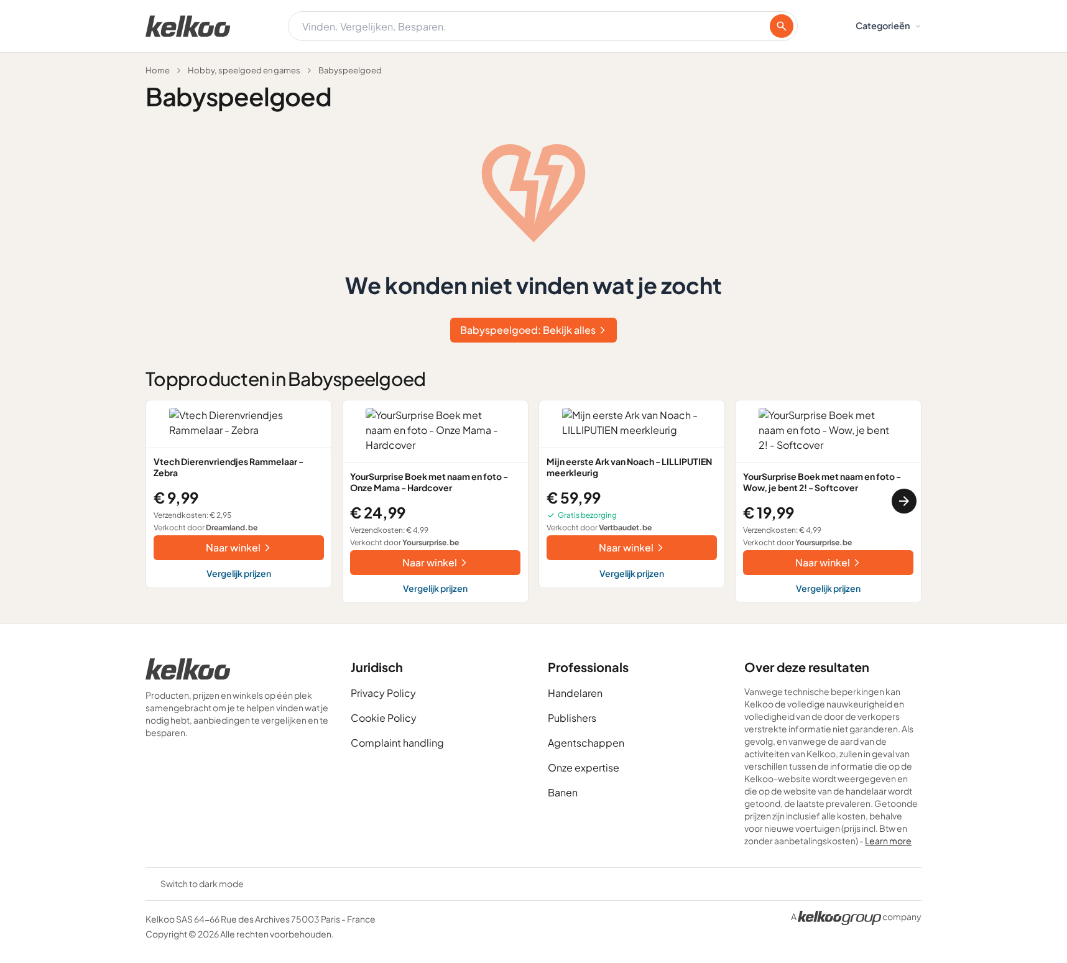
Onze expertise (583, 767)
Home (158, 70)
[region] (534, 501)
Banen (563, 792)
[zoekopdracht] (781, 26)
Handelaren (575, 692)
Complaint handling (397, 742)
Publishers (572, 717)
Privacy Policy (383, 692)
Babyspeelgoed (350, 70)
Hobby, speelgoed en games (244, 70)
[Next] (904, 501)
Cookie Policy (384, 717)
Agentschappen (586, 742)
